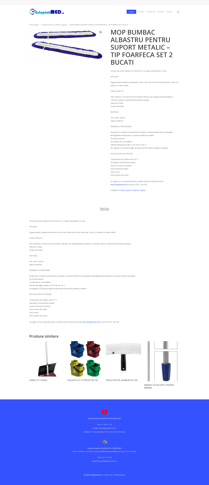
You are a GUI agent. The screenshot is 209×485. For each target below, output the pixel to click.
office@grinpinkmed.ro (107, 428)
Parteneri (160, 12)
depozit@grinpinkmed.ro (120, 184)
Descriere (104, 208)
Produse (141, 12)
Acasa (131, 12)
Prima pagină (34, 25)
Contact (169, 12)
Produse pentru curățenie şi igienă (54, 25)
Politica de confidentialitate (114, 475)
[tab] (104, 208)
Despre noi (151, 12)
